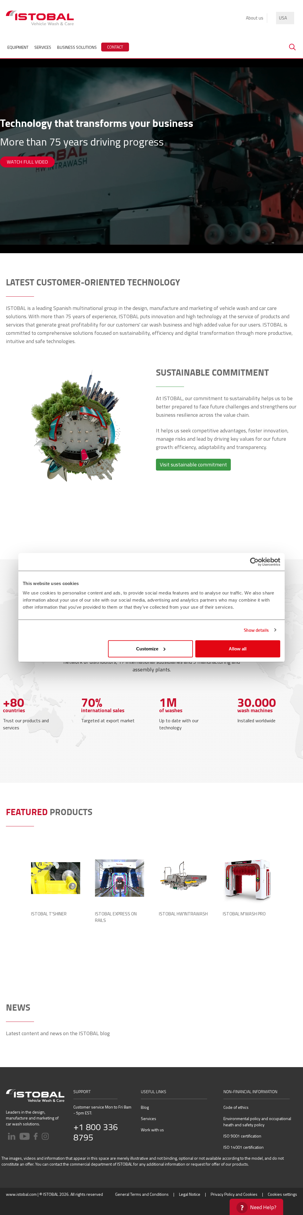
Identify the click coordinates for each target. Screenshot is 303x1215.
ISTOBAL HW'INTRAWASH (183, 914)
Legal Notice (189, 1194)
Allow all (237, 648)
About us (254, 17)
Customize (147, 648)
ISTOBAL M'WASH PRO (244, 914)
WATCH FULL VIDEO (27, 161)
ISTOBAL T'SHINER (49, 914)
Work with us (152, 1130)
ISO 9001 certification (242, 1136)
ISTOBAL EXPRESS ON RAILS (116, 917)
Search (292, 47)
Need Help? (263, 1207)
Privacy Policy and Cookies (234, 1194)
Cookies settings (282, 1194)
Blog (145, 1107)
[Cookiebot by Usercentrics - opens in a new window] (254, 562)
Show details (256, 630)
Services (148, 1118)
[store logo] (40, 18)
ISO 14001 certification (243, 1147)
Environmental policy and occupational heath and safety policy (257, 1121)
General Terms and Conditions (142, 1194)
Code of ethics (236, 1107)
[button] (285, 18)
